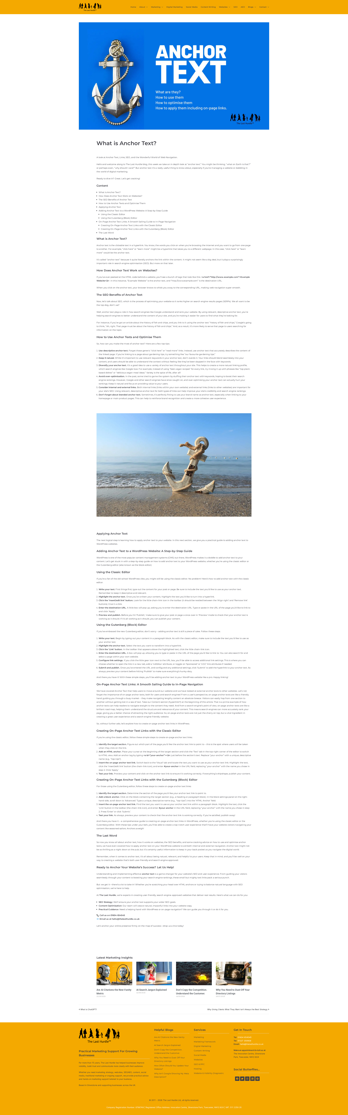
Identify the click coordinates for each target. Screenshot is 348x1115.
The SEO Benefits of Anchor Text (115, 199)
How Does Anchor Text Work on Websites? (120, 196)
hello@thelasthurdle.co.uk (126, 919)
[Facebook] (237, 1079)
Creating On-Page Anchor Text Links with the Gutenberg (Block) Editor (137, 229)
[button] (146, 7)
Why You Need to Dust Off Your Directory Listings (169, 1059)
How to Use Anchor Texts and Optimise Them (122, 203)
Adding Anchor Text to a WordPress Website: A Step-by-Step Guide (133, 210)
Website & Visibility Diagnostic (209, 1073)
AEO (243, 7)
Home (133, 7)
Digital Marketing (174, 7)
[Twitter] (242, 1079)
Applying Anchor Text (110, 207)
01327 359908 (244, 1041)
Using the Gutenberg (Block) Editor (119, 218)
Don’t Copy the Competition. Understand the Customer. (168, 1051)
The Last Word (106, 232)
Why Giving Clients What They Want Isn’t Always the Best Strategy (237, 1009)
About (142, 7)
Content (156, 702)
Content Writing (208, 7)
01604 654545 (118, 915)
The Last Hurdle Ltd (172, 1100)
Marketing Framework (204, 1041)
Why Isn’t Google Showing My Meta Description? (171, 1075)
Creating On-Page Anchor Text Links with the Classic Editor (131, 225)
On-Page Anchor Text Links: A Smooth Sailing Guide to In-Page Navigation (137, 221)
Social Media (192, 7)
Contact (262, 7)
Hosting (198, 1069)
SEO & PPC (199, 1064)
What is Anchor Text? (110, 192)
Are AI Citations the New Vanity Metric (169, 1039)
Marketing (155, 7)
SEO (235, 7)
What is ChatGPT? (88, 1009)
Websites (223, 7)
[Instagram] (247, 1079)
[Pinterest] (257, 1079)
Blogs (250, 7)
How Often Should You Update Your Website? (171, 1067)
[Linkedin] (252, 1079)
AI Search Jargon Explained (151, 989)
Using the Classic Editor (113, 214)
